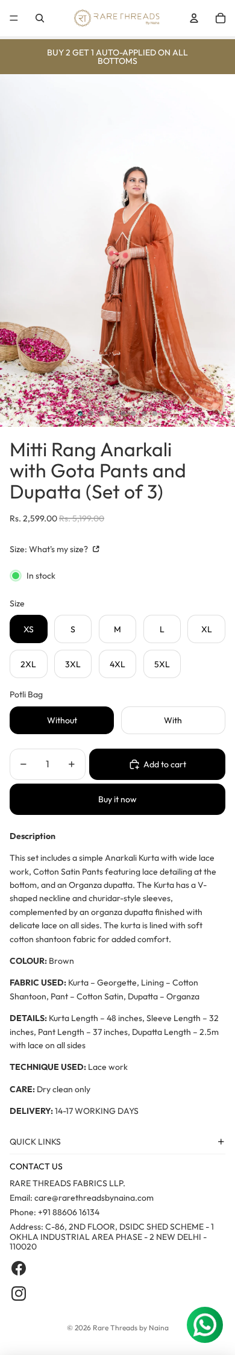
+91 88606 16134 (68, 1212)
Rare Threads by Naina (131, 1327)
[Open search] (40, 18)
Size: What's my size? (50, 549)
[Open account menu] (194, 18)
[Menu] (14, 18)
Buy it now (117, 799)
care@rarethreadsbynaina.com (94, 1197)
